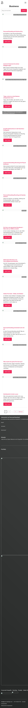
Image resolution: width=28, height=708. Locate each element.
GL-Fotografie (23, 243)
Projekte (20, 690)
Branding (15, 690)
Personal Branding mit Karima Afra (13, 31)
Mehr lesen (7, 41)
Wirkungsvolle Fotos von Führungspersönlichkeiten (10, 260)
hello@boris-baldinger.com (6, 701)
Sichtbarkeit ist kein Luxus (10, 394)
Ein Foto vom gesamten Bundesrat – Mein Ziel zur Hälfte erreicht (13, 228)
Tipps (24, 79)
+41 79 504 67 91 (17, 701)
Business (16, 14)
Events (24, 47)
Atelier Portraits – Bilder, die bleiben (13, 293)
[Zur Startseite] (5, 2)
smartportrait (4, 703)
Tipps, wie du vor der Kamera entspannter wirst (11, 97)
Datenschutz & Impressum (6, 705)
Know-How (12, 79)
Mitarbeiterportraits (11, 112)
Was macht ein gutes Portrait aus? (12, 361)
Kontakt (23, 701)
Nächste (21, 411)
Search (24, 10)
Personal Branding (22, 14)
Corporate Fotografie (6, 690)
